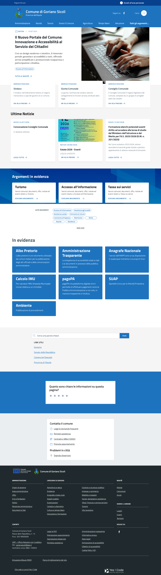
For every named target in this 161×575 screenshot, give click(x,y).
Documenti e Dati (19, 510)
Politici (14, 502)
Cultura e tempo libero (55, 510)
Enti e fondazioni (18, 498)
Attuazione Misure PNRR (22, 560)
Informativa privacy (89, 535)
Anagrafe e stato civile (56, 495)
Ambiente (51, 491)
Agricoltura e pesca (54, 487)
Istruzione (119, 23)
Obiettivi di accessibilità (91, 546)
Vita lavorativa (87, 510)
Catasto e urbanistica (55, 506)
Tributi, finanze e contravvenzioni (94, 502)
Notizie (119, 487)
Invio (124, 335)
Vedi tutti (80, 227)
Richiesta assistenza (55, 542)
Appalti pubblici (53, 498)
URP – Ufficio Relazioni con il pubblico (26, 542)
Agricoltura (88, 23)
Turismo (85, 506)
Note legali (86, 539)
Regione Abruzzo (20, 3)
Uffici (14, 495)
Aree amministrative (20, 491)
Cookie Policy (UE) (89, 550)
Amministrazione (22, 23)
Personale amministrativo (22, 506)
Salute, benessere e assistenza (94, 498)
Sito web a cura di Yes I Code (26, 569)
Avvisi (119, 495)
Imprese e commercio (90, 491)
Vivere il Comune (66, 23)
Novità (39, 23)
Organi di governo (19, 487)
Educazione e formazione (56, 513)
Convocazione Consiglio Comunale (31, 127)
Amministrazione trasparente (93, 531)
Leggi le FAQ (52, 531)
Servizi (50, 23)
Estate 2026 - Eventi (70, 149)
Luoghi (119, 510)
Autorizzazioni (52, 502)
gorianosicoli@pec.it (24, 545)
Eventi (119, 514)
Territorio (120, 518)
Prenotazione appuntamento (58, 535)
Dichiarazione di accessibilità (93, 542)
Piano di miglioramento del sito (55, 560)
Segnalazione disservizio (56, 539)
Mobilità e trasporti (89, 495)
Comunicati (121, 491)
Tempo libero (104, 23)
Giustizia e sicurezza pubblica (93, 487)
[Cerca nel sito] (144, 13)
